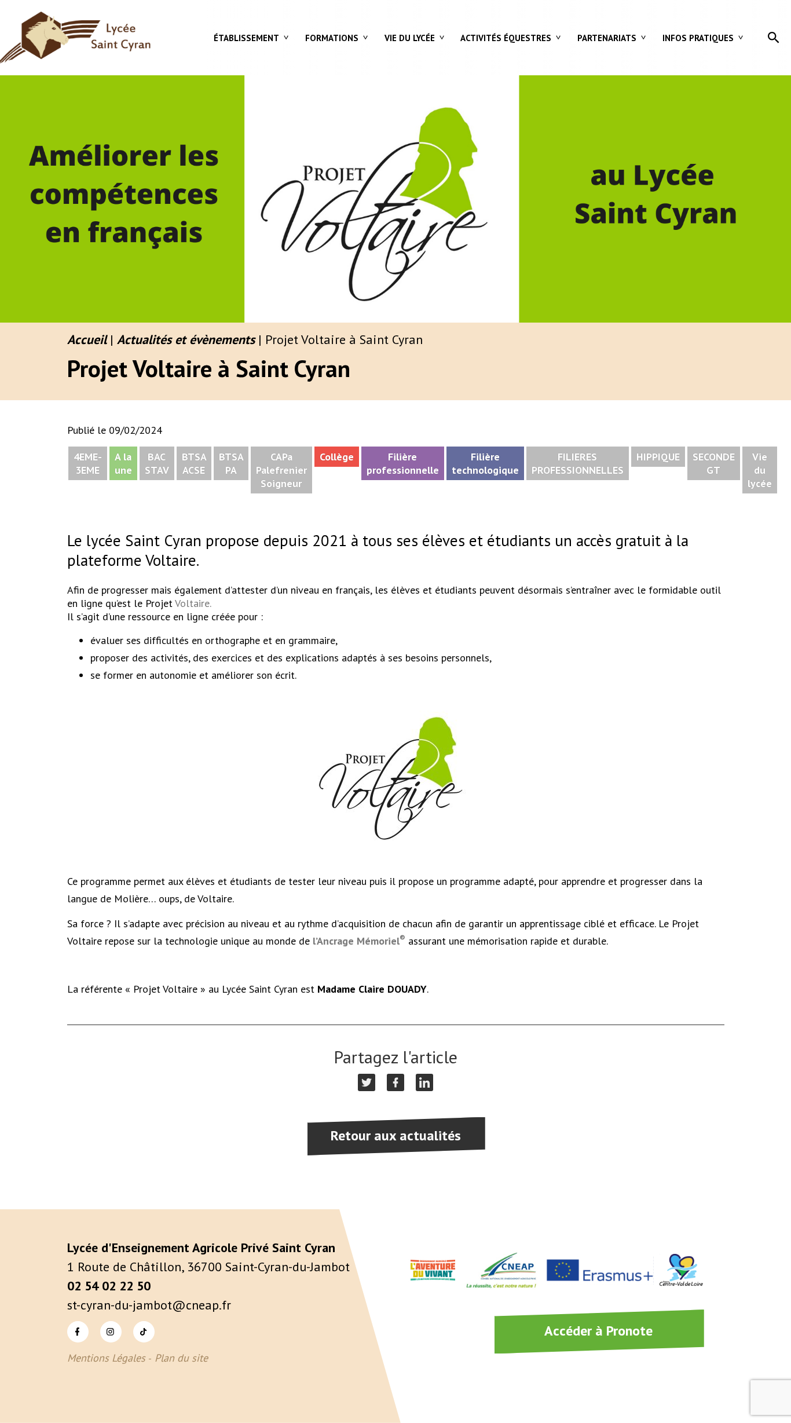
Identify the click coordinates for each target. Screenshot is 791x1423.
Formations (331, 37)
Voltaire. (193, 603)
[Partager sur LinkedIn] (424, 1082)
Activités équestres (505, 37)
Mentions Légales (106, 1358)
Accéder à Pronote (598, 1331)
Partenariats (606, 37)
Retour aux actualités (396, 1135)
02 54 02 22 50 (109, 1286)
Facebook (69, 1320)
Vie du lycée (409, 37)
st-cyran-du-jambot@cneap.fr (149, 1305)
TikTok (134, 1320)
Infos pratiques (698, 37)
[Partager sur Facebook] (395, 1082)
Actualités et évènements (186, 339)
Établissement (246, 37)
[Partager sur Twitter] (366, 1082)
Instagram (102, 1320)
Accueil (87, 339)
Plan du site (181, 1358)
